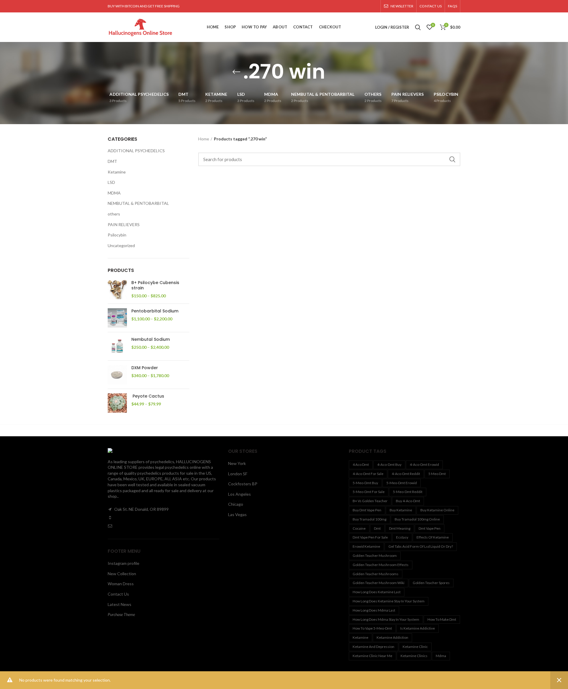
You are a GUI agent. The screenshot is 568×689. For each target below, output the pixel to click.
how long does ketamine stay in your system (389, 601)
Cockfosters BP (242, 483)
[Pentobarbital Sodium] (117, 318)
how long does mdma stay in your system (386, 619)
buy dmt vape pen (367, 510)
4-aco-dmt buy (389, 464)
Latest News (119, 604)
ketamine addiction (392, 637)
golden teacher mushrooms (375, 574)
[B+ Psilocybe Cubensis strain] (117, 289)
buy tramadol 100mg (369, 519)
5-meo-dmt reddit (407, 491)
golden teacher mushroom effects (381, 564)
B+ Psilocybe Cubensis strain (155, 285)
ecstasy (402, 537)
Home (203, 138)
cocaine (359, 528)
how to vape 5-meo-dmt (372, 628)
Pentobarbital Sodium (154, 311)
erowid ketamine (366, 546)
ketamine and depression (373, 646)
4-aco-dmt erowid (424, 464)
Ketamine (117, 171)
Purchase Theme (121, 614)
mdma (441, 656)
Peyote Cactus (147, 396)
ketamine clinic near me (372, 656)
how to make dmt (441, 619)
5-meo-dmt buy (365, 483)
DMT (112, 161)
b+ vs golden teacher (370, 501)
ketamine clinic (415, 646)
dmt (377, 528)
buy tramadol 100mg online (417, 519)
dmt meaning (399, 528)
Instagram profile (123, 563)
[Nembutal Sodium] (117, 346)
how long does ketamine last (377, 592)
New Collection (122, 573)
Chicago (235, 504)
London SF (237, 473)
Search (452, 159)
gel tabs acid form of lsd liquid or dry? (420, 546)
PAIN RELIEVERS (124, 224)
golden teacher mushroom (375, 555)
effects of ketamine (433, 537)
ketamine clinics (414, 656)
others (114, 213)
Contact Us (118, 593)
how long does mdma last (374, 610)
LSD (111, 182)
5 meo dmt (437, 473)
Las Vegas (237, 514)
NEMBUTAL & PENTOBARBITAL (138, 203)
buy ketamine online (437, 510)
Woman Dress (121, 583)
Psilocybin (117, 234)
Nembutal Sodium (150, 339)
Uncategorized (121, 245)
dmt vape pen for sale (370, 537)
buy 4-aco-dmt (408, 501)
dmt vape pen (429, 528)
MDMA (114, 192)
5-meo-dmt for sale (369, 491)
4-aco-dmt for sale (368, 473)
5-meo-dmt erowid (401, 483)
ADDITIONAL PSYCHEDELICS (136, 150)
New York (237, 463)
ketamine (360, 637)
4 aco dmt (361, 464)
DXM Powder (144, 367)
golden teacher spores (431, 583)
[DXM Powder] (117, 374)
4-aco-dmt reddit (406, 473)
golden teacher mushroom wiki (378, 583)
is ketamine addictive (417, 628)
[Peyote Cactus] (117, 403)
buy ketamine (401, 510)
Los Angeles (239, 494)
